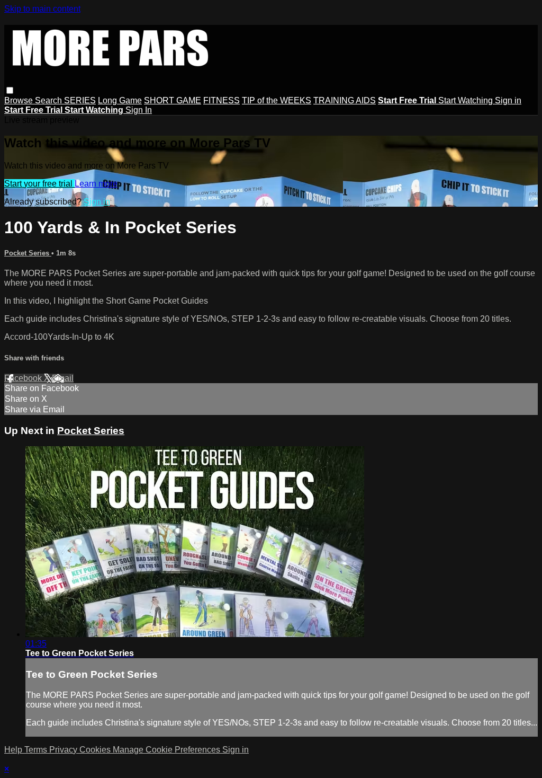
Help (14, 749)
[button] (9, 90)
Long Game (120, 100)
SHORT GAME (172, 100)
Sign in (508, 100)
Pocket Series (27, 253)
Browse (19, 100)
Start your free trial (39, 183)
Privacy (64, 749)
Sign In (138, 109)
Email (63, 378)
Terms (36, 749)
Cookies (96, 749)
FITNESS (221, 100)
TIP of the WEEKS (276, 100)
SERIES (80, 100)
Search (49, 100)
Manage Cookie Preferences (167, 749)
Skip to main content (42, 8)
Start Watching (466, 100)
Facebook (24, 378)
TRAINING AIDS (344, 100)
